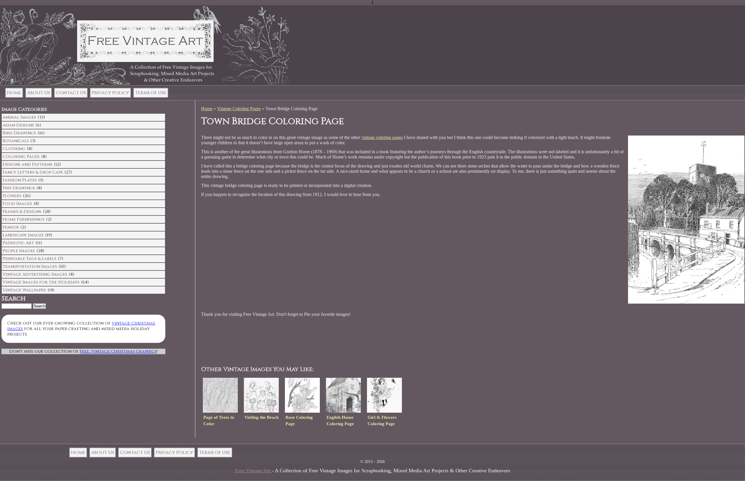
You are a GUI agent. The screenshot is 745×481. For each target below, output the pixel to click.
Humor (11, 227)
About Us (38, 93)
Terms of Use (150, 93)
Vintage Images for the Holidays (41, 282)
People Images (19, 251)
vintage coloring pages (382, 137)
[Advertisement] (313, 342)
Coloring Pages (21, 156)
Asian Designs (18, 125)
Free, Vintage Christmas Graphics (118, 351)
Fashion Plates (20, 180)
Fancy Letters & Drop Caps (33, 172)
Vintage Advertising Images (35, 274)
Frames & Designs (22, 211)
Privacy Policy (110, 93)
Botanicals (16, 141)
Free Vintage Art (253, 470)
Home (14, 93)
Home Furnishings (24, 219)
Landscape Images (23, 235)
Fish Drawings (19, 188)
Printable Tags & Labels (29, 258)
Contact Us (71, 93)
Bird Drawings (19, 133)
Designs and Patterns (27, 164)
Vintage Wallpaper (24, 290)
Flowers (12, 196)
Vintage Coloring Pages (239, 108)
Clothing (14, 149)
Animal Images (19, 117)
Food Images (17, 203)
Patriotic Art (18, 243)
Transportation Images (30, 266)
